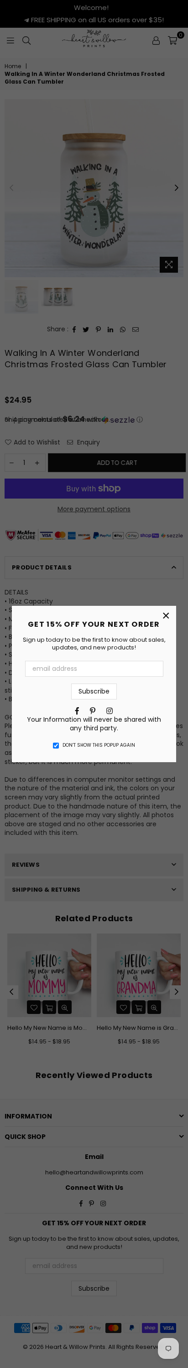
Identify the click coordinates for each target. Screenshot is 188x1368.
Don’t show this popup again (99, 745)
